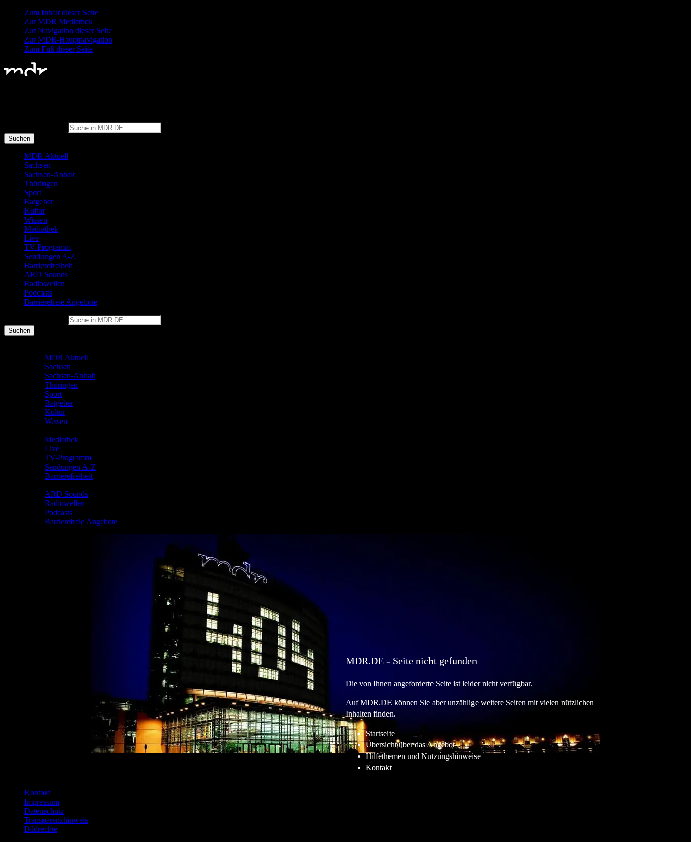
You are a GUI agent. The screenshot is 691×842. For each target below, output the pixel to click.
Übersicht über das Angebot (410, 744)
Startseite (380, 733)
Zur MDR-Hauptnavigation (68, 39)
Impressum (41, 801)
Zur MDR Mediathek (58, 21)
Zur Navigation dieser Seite (68, 30)
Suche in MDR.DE (35, 127)
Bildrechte (40, 829)
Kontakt (379, 767)
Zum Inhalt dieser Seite (61, 12)
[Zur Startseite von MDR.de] (25, 74)
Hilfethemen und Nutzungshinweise (423, 756)
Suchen (19, 138)
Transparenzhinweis (56, 820)
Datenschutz (44, 811)
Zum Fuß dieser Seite (58, 49)
